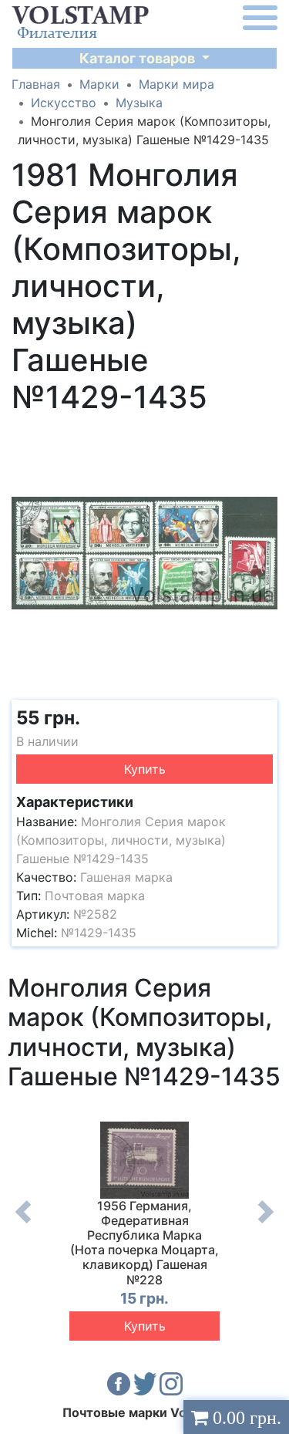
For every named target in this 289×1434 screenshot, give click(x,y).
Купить (145, 769)
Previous (23, 1223)
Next (265, 1223)
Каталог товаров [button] (138, 58)
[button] (263, 435)
